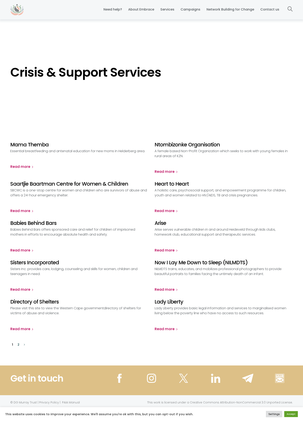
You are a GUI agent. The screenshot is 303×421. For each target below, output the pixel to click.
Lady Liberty (169, 302)
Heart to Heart (172, 184)
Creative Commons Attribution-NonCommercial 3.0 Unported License (241, 402)
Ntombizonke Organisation (187, 145)
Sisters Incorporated (34, 263)
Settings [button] (274, 414)
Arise (160, 223)
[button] (290, 9)
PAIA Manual (71, 402)
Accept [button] (291, 414)
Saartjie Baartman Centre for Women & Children (69, 184)
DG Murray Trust (25, 402)
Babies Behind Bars (33, 223)
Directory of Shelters (34, 302)
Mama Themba (29, 145)
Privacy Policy (49, 402)
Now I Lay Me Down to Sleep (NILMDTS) (201, 263)
